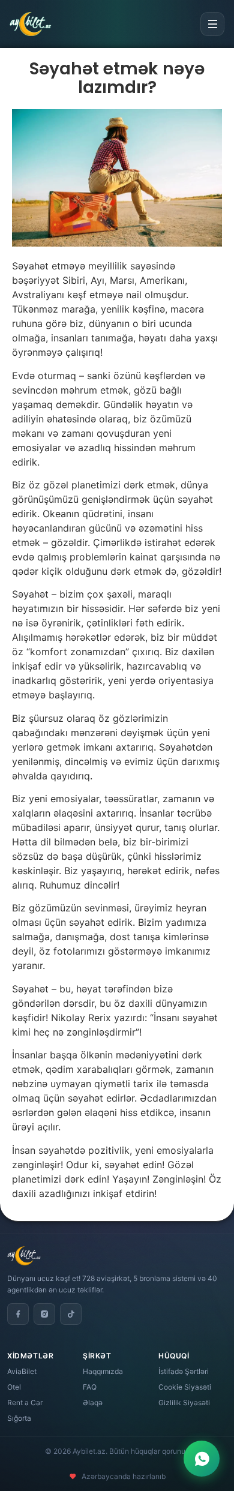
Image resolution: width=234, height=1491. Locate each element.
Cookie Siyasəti (184, 1386)
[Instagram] (44, 1314)
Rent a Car (25, 1402)
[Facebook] (18, 1314)
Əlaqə (93, 1402)
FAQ (90, 1386)
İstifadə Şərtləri (183, 1371)
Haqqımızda (103, 1371)
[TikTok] (71, 1314)
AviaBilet (22, 1371)
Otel (14, 1386)
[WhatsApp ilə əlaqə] (202, 1459)
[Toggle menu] (212, 24)
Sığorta (19, 1418)
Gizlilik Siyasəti (184, 1402)
